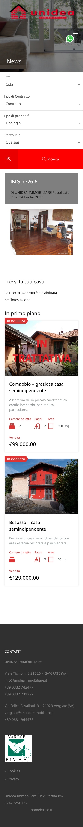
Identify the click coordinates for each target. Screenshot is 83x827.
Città (7, 77)
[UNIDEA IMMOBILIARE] (41, 20)
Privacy (13, 779)
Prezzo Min (12, 135)
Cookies (14, 771)
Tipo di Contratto (16, 96)
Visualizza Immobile (41, 365)
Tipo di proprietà (16, 116)
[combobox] (41, 85)
